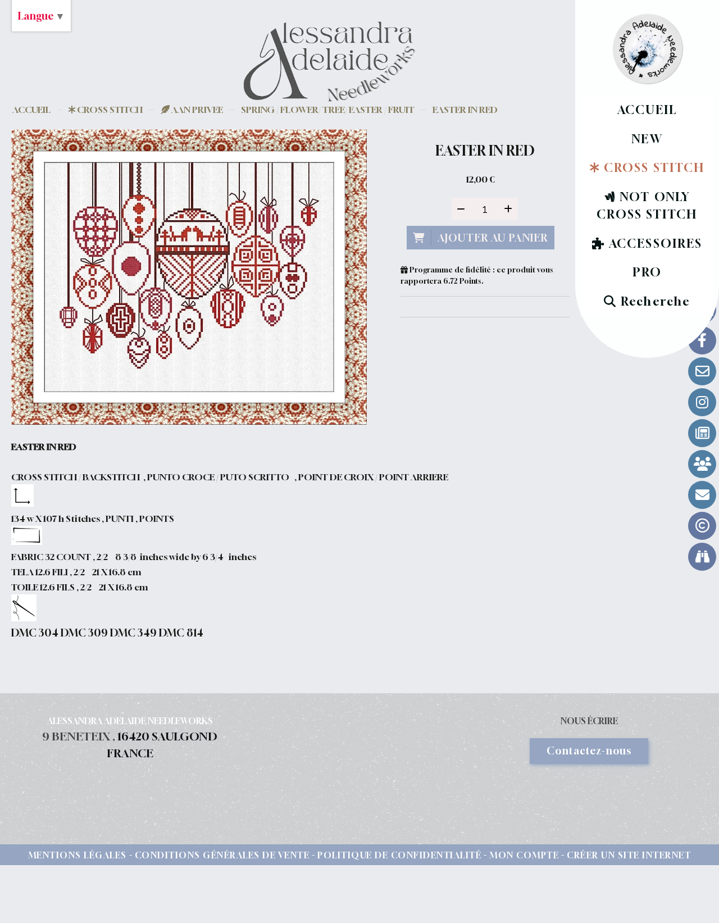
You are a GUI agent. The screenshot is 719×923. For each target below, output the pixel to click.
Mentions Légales (77, 855)
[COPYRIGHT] (702, 526)
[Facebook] (702, 340)
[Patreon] (702, 464)
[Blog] (702, 433)
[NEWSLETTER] (702, 495)
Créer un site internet (629, 855)
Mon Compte (524, 855)
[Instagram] (702, 402)
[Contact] (702, 371)
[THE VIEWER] (702, 557)
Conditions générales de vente (222, 855)
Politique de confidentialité (399, 855)
